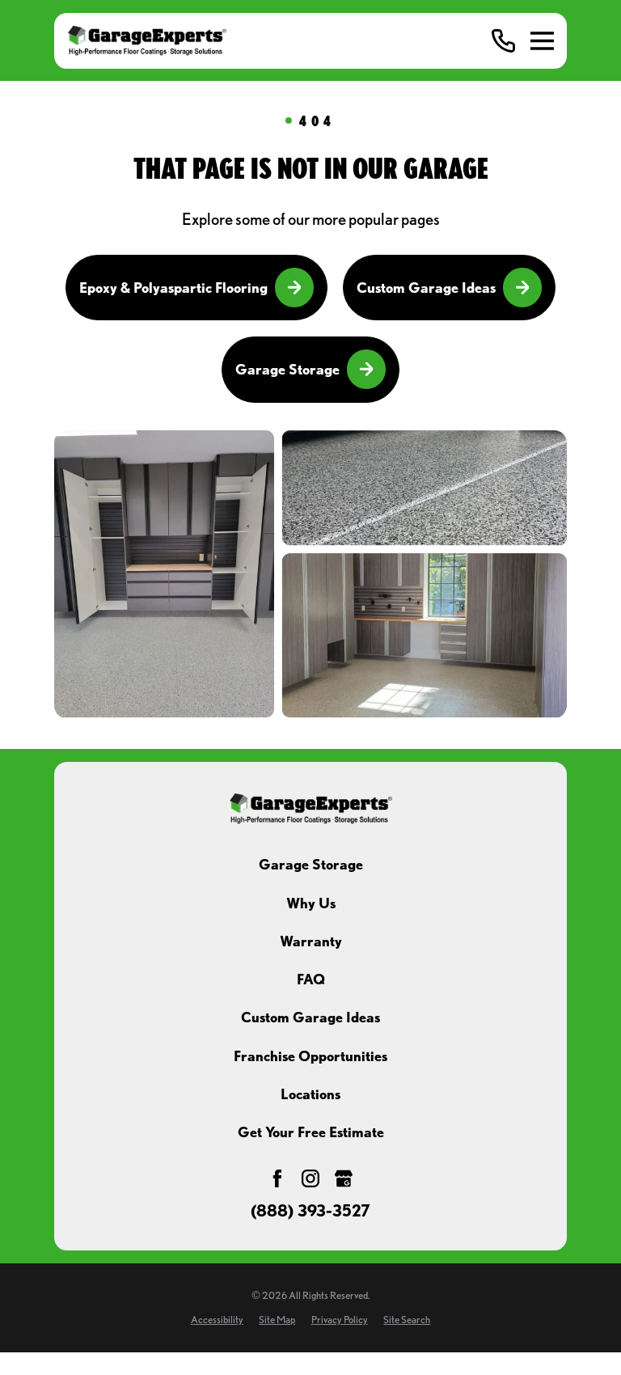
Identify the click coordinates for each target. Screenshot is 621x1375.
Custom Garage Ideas (426, 287)
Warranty (311, 941)
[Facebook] (277, 1178)
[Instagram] (310, 1178)
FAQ (311, 979)
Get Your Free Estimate (311, 1131)
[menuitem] (217, 1319)
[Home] (146, 40)
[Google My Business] (344, 1178)
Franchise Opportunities (310, 1055)
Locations (310, 1093)
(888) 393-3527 (310, 1212)
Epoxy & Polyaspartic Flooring (173, 287)
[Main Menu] (542, 41)
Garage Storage (287, 369)
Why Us (311, 903)
